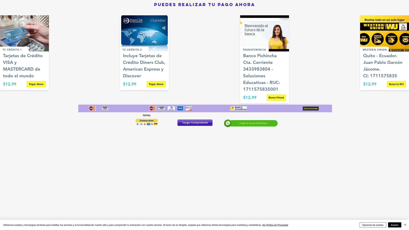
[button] (146, 122)
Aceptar (395, 224)
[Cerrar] (405, 224)
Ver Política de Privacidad (275, 224)
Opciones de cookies (372, 224)
